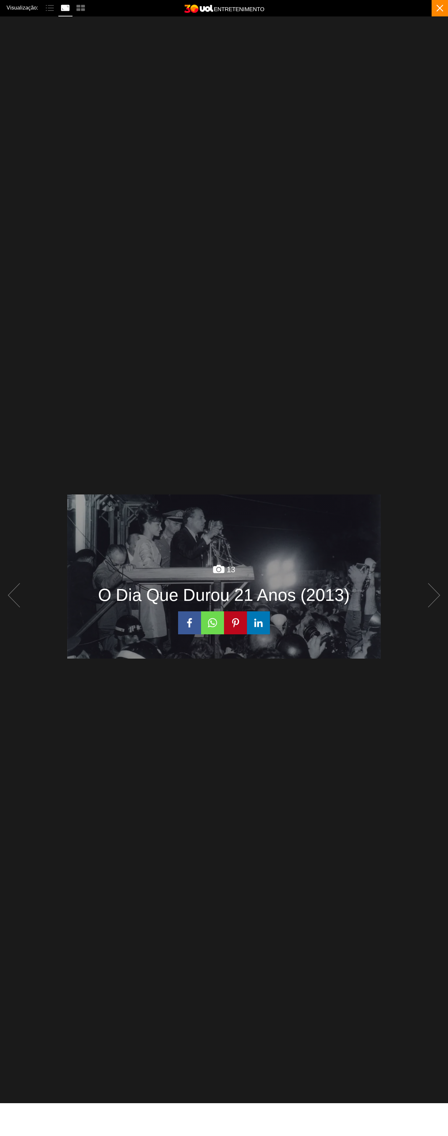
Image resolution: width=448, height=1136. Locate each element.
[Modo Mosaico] (81, 7)
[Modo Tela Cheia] (66, 7)
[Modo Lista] (50, 7)
